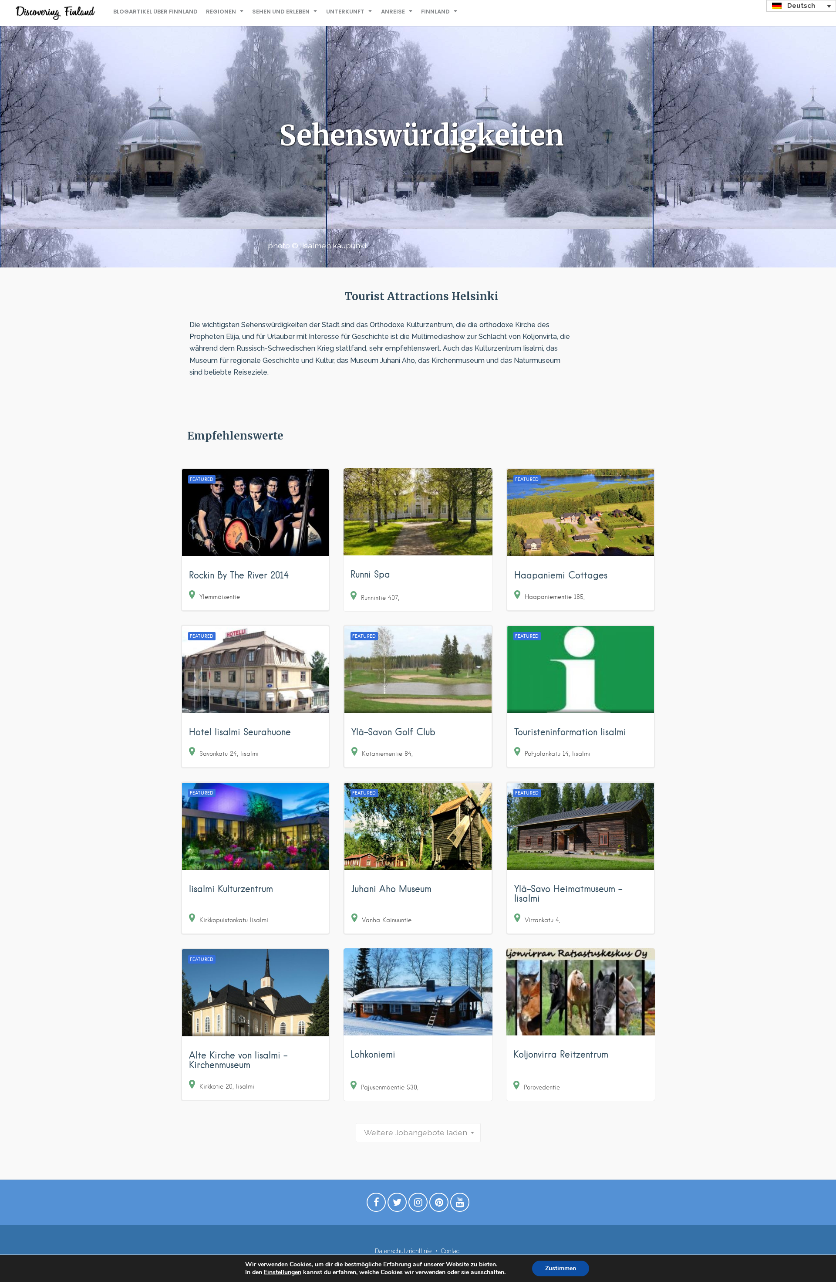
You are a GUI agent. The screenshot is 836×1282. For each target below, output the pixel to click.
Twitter (397, 1204)
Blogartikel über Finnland (155, 11)
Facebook (376, 1204)
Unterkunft (345, 11)
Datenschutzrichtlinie (403, 1251)
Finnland (435, 11)
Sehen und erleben (281, 11)
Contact (451, 1251)
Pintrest (439, 1204)
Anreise (393, 11)
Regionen (221, 11)
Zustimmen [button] (560, 1268)
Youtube (460, 1204)
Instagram (418, 1204)
